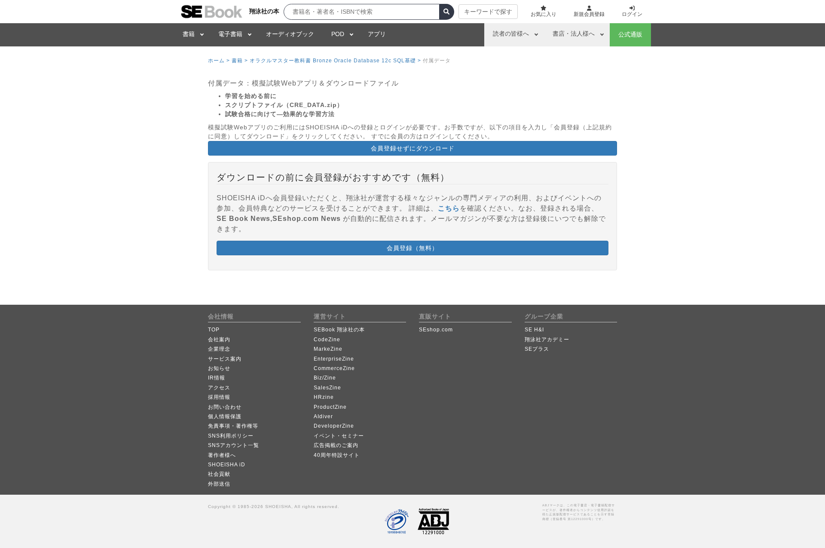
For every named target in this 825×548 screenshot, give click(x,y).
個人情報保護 (224, 416)
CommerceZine (334, 368)
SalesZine (327, 388)
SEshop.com (436, 330)
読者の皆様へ (511, 33)
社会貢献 (219, 474)
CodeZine (327, 340)
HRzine (324, 397)
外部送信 (219, 484)
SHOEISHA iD (226, 465)
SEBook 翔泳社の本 (339, 330)
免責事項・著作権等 (233, 426)
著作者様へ (222, 455)
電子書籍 (230, 34)
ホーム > (219, 61)
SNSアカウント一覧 (233, 445)
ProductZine (330, 407)
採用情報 (219, 397)
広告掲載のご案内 (336, 445)
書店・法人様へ (574, 33)
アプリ (377, 34)
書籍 (189, 34)
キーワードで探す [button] (488, 11)
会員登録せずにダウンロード (413, 148)
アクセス (219, 388)
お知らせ (219, 368)
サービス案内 (224, 359)
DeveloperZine (334, 426)
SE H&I (534, 330)
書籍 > (240, 61)
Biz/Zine (325, 378)
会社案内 (219, 340)
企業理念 (219, 349)
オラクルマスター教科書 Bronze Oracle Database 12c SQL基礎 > (335, 61)
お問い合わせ (224, 407)
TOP (214, 330)
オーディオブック (290, 34)
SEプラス (537, 349)
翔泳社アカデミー (547, 340)
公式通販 (630, 34)
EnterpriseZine (334, 359)
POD (337, 34)
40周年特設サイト (337, 455)
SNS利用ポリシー (231, 436)
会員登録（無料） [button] (412, 248)
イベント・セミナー (339, 436)
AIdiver (323, 416)
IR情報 (216, 378)
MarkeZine (328, 349)
